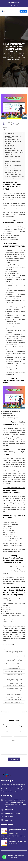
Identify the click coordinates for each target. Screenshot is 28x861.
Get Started (23, 11)
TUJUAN (6, 220)
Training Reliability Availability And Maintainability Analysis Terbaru (14, 698)
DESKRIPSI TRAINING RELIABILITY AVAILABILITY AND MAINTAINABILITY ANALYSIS (13, 138)
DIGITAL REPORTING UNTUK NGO (17, 841)
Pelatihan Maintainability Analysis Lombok (14, 656)
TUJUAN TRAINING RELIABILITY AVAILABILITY (13, 142)
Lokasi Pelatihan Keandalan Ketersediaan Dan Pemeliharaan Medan (13, 161)
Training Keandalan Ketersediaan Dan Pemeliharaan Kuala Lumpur (14, 667)
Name (7, 731)
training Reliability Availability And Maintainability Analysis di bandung (14, 680)
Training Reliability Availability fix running (13, 702)
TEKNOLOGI (5, 127)
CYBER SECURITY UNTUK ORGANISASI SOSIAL (13, 836)
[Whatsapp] (4, 857)
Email (20, 731)
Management (7, 124)
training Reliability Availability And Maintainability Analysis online (14, 694)
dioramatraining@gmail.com (14, 2)
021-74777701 (14, 5)
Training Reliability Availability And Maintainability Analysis (14, 675)
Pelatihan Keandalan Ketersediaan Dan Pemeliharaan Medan (14, 652)
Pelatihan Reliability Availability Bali (12, 663)
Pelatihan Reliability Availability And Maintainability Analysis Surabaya (14, 660)
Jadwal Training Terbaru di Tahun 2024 (13, 166)
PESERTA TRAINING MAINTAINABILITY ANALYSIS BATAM (14, 149)
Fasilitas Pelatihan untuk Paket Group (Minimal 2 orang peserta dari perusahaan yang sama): (14, 176)
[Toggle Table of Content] (22, 134)
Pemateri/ (7, 422)
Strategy (13, 124)
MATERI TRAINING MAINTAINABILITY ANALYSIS (12, 146)
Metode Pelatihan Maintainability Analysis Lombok (13, 157)
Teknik (17, 124)
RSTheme (14, 857)
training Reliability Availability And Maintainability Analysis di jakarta (14, 684)
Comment (14, 740)
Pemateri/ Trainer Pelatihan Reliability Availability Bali (14, 153)
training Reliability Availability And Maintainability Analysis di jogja (14, 689)
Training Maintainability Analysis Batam (13, 671)
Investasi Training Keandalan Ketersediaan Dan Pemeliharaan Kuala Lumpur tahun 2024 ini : (13, 170)
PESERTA (6, 378)
